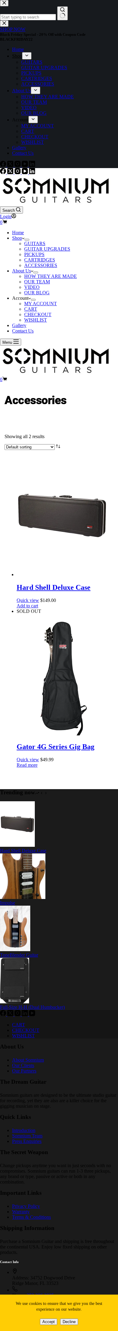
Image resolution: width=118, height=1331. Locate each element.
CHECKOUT (37, 314)
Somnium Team (27, 1135)
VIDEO (32, 287)
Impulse (7, 902)
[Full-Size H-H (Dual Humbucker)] (14, 1001)
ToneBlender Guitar (19, 955)
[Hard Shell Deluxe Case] (62, 574)
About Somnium (28, 1059)
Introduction (23, 1130)
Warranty (21, 1211)
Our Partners (24, 1070)
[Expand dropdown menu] (27, 240)
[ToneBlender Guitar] (15, 949)
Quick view (28, 600)
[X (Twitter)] (11, 172)
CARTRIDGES (39, 259)
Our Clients (23, 1065)
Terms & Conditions (31, 1217)
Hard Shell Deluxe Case (53, 587)
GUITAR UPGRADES (47, 249)
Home (18, 232)
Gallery (19, 325)
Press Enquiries (26, 1141)
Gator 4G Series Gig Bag (55, 747)
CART (30, 309)
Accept (48, 1321)
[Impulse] (22, 897)
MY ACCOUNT (40, 303)
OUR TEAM (37, 281)
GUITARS (34, 243)
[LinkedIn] (32, 172)
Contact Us (23, 330)
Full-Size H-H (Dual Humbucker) (32, 1007)
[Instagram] (18, 172)
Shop (17, 238)
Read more (27, 765)
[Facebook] (3, 172)
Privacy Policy (26, 1206)
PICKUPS (34, 254)
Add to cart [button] (27, 605)
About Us (21, 270)
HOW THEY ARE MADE (50, 276)
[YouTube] (25, 172)
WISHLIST (35, 320)
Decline (69, 1321)
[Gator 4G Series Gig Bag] (62, 733)
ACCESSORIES (40, 265)
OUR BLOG (37, 292)
